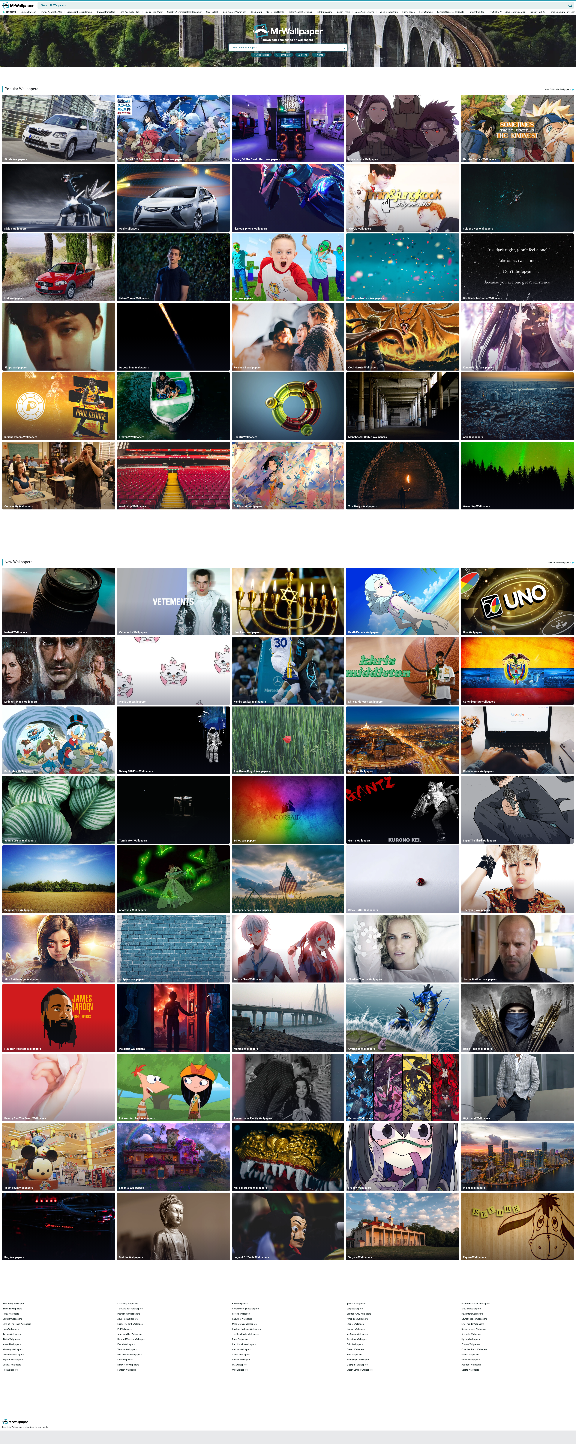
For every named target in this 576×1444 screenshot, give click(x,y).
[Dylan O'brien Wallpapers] (173, 267)
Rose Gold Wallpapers (357, 1339)
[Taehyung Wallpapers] (517, 879)
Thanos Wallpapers (471, 1344)
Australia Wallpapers (471, 1334)
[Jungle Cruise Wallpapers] (58, 810)
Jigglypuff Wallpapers (357, 1365)
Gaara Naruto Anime (364, 12)
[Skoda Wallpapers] (58, 128)
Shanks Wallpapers (241, 1359)
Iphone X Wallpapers (356, 1303)
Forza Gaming (426, 12)
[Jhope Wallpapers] (58, 337)
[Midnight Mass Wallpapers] (58, 671)
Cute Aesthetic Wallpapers (474, 1349)
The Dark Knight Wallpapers (245, 1334)
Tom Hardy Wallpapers (13, 1303)
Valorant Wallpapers (127, 1349)
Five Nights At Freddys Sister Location (507, 12)
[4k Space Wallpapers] (173, 948)
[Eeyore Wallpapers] (517, 1226)
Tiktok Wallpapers (11, 1339)
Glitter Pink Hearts (275, 12)
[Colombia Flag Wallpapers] (517, 671)
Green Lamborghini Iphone (79, 12)
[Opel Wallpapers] (173, 198)
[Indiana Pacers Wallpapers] (58, 406)
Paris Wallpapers (11, 1329)
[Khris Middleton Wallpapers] (402, 671)
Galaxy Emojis (343, 12)
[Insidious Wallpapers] (173, 1018)
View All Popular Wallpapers (558, 89)
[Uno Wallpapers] (517, 601)
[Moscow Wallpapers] (402, 740)
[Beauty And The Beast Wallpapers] (58, 1087)
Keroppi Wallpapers (241, 1314)
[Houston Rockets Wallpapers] (58, 1018)
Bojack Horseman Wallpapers (476, 1303)
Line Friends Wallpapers (473, 1324)
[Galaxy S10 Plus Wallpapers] (173, 740)
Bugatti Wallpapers (12, 1365)
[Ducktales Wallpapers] (58, 740)
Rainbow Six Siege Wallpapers (246, 1329)
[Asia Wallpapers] (517, 406)
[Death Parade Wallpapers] (402, 601)
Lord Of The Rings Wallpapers (17, 1324)
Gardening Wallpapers (127, 1303)
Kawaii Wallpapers (126, 1344)
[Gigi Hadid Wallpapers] (517, 1087)
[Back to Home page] (19, 5)
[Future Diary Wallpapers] (288, 948)
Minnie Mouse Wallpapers (129, 1354)
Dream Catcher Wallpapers (360, 1370)
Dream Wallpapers (355, 1349)
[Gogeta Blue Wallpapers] (173, 337)
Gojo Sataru (256, 12)
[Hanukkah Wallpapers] (288, 601)
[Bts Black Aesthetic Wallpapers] (517, 267)
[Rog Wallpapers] (58, 1226)
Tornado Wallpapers (12, 1308)
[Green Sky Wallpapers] (517, 475)
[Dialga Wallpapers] (58, 198)
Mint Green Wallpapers (128, 1365)
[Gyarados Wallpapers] (402, 1018)
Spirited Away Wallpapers (359, 1314)
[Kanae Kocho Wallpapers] (517, 337)
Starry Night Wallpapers (358, 1359)
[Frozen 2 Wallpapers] (173, 406)
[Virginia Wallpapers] (402, 1226)
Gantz (320, 55)
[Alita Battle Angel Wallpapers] (58, 948)
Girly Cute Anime (324, 12)
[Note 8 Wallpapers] (58, 601)
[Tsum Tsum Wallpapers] (58, 1157)
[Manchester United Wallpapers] (402, 406)
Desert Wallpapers (470, 1354)
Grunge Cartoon (28, 12)
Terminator (285, 55)
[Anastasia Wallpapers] (173, 879)
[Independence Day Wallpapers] (288, 879)
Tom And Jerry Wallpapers (130, 1308)
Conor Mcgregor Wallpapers (245, 1308)
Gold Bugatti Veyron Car (234, 12)
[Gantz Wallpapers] (402, 810)
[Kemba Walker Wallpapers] (288, 671)
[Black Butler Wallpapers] (402, 879)
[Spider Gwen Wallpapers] (517, 198)
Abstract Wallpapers (471, 1365)
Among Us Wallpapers (357, 1319)
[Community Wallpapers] (58, 475)
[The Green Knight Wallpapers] (288, 740)
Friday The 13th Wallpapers (130, 1324)
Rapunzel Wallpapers (242, 1319)
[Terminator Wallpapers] (173, 810)
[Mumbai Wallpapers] (288, 1018)
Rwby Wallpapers (11, 1314)
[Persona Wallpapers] (402, 1087)
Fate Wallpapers (354, 1354)
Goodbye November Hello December (184, 12)
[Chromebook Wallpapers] (517, 740)
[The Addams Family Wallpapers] (288, 1087)
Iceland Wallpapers (12, 1344)
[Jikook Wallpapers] (402, 198)
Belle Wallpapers (240, 1303)
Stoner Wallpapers (355, 1324)
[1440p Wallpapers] (288, 810)
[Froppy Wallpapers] (402, 1157)
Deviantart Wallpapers (472, 1314)
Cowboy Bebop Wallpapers (474, 1319)
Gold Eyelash (212, 12)
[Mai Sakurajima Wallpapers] (288, 1157)
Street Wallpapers (241, 1354)
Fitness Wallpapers (471, 1359)
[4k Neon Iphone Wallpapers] (288, 198)
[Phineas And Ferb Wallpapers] (173, 1087)
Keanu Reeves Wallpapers (474, 1329)
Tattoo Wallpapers (12, 1334)
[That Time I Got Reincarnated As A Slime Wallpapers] (173, 128)
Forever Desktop (476, 12)
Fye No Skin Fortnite (388, 12)
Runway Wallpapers (356, 1329)
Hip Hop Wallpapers (471, 1339)
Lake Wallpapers (125, 1359)
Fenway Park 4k (537, 12)
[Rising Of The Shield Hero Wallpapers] (288, 128)
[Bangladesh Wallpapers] (58, 879)
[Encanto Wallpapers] (173, 1157)
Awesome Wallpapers (13, 1354)
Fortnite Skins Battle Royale (450, 12)
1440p (304, 55)
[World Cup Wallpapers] (173, 475)
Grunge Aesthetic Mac (51, 12)
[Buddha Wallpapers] (173, 1226)
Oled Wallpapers (240, 1370)
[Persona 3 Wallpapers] (288, 337)
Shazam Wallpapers (471, 1308)
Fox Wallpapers (239, 1365)
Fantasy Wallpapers (126, 1370)
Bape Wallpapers (240, 1339)
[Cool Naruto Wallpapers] (402, 337)
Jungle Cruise (262, 55)
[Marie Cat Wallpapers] (173, 671)
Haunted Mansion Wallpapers (131, 1339)
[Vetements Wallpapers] (173, 601)
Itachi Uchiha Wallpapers (244, 1344)
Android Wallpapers (241, 1349)
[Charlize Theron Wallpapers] (402, 948)
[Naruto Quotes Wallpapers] (517, 128)
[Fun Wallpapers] (288, 267)
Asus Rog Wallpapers (127, 1319)
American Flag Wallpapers (129, 1334)
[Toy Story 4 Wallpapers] (402, 475)
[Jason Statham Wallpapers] (517, 948)
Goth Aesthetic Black (130, 12)
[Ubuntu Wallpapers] (288, 406)
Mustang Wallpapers (13, 1349)
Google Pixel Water (154, 12)
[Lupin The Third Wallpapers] (517, 810)
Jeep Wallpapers (355, 1308)
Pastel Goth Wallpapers (128, 1314)
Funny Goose (408, 12)
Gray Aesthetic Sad (105, 12)
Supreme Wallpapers (13, 1359)
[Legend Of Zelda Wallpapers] (288, 1226)
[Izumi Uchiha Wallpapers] (402, 128)
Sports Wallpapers (470, 1370)
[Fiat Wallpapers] (58, 267)
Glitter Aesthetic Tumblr (300, 12)
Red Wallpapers (10, 1370)
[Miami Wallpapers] (517, 1157)
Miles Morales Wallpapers (244, 1324)
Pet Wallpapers (124, 1329)
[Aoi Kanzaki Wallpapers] (288, 475)
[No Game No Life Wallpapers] (402, 267)
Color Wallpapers (355, 1344)
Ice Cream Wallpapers (357, 1334)
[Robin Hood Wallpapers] (517, 1018)
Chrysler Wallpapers (12, 1319)
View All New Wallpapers (559, 562)
